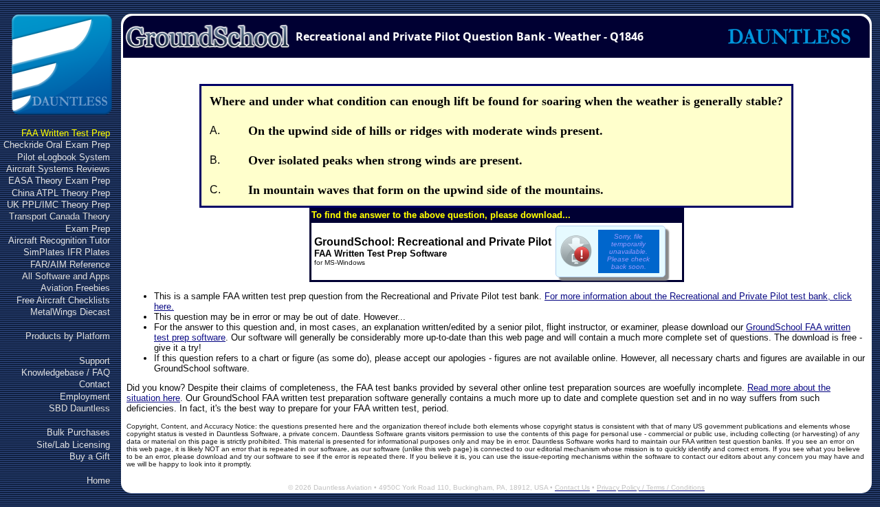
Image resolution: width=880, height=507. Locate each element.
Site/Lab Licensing (73, 445)
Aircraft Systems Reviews (58, 169)
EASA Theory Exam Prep (59, 180)
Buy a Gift (89, 456)
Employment (85, 396)
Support (94, 361)
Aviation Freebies (75, 288)
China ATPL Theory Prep (61, 193)
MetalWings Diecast (70, 312)
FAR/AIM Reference (70, 264)
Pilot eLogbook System (63, 157)
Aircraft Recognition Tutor (59, 240)
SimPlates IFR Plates (66, 252)
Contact (94, 384)
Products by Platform (67, 336)
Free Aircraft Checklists (63, 300)
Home (98, 480)
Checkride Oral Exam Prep (56, 145)
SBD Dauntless (79, 408)
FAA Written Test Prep (65, 133)
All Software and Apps (66, 276)
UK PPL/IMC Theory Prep (58, 204)
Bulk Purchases (78, 432)
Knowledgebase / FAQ (65, 372)
